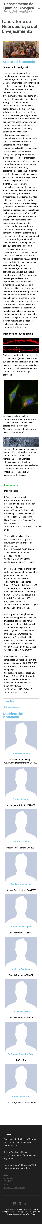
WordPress (30, 1214)
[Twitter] (20, 1204)
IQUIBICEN (9, 1184)
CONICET (8, 1181)
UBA (6, 1174)
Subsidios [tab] (9, 701)
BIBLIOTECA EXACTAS (14, 1187)
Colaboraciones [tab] (12, 707)
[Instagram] (25, 1204)
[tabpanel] (21, 593)
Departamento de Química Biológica (18, 6)
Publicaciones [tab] (11, 485)
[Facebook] (14, 1204)
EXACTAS (8, 1178)
